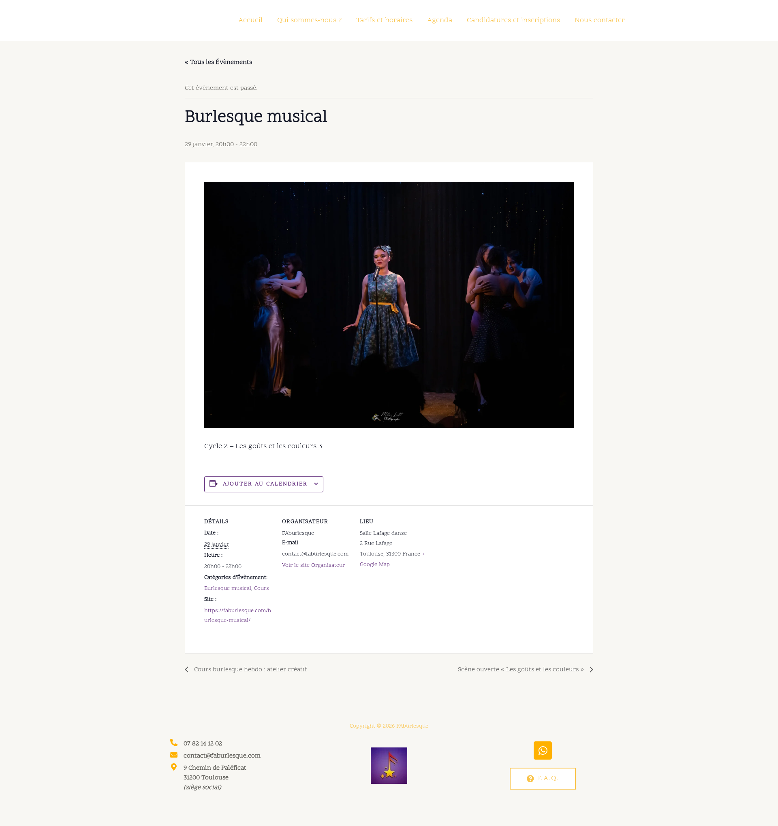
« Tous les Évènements (218, 62)
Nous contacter (600, 20)
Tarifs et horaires (384, 20)
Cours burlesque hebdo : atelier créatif (249, 669)
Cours (261, 588)
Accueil (250, 20)
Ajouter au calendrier (265, 484)
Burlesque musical (227, 588)
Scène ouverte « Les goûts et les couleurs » (522, 669)
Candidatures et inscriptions (513, 20)
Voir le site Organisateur (313, 565)
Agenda (439, 20)
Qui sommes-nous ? (309, 20)
